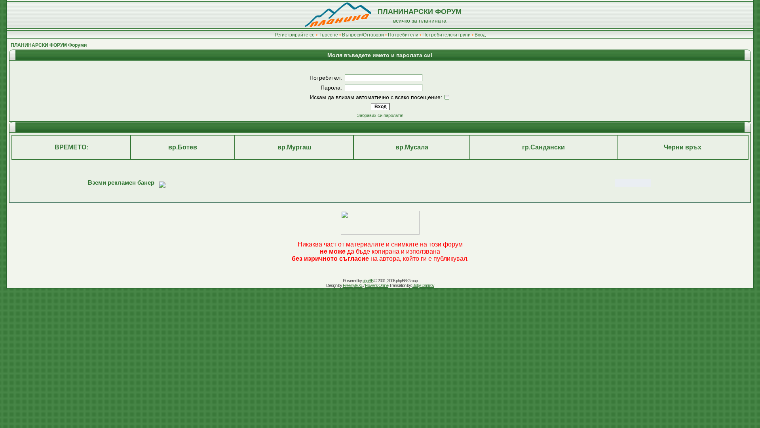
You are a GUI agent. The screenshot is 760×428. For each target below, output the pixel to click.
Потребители (403, 35)
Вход (480, 35)
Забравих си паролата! (380, 115)
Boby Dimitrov (423, 285)
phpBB (368, 280)
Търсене (328, 35)
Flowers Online (376, 285)
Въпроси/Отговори (363, 35)
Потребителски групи (446, 35)
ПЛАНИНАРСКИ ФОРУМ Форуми (49, 45)
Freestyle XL (353, 285)
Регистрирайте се (295, 35)
